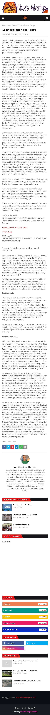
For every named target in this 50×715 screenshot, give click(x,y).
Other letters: (7, 232)
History (23, 610)
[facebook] (13, 643)
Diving (23, 604)
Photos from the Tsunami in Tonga (27, 681)
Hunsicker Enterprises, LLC (26, 697)
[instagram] (13, 648)
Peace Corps (12, 25)
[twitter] (37, 643)
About (24, 708)
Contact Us (31, 708)
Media (23, 617)
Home (4, 25)
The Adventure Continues (23, 505)
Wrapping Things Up (21, 524)
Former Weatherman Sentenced (25, 661)
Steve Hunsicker (9, 34)
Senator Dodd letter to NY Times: (15, 228)
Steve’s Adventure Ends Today (25, 515)
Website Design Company (28, 712)
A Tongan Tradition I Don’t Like (25, 671)
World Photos (23, 630)
